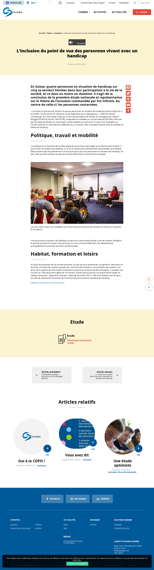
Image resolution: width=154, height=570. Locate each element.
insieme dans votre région (92, 2)
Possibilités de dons (121, 528)
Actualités (119, 12)
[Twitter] (128, 93)
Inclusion (58, 33)
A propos (70, 2)
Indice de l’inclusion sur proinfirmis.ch (47, 282)
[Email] (128, 105)
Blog (65, 528)
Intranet (93, 525)
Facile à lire (15, 3)
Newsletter (124, 2)
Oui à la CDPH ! (31, 461)
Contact (111, 2)
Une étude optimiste (122, 463)
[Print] (128, 99)
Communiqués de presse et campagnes (73, 542)
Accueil (42, 33)
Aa (33, 2)
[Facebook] (128, 87)
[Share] (128, 110)
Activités (100, 12)
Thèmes (83, 12)
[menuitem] (71, 2)
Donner (143, 12)
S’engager (118, 525)
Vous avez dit (77, 455)
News (49, 33)
